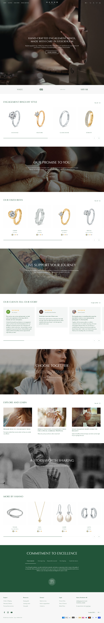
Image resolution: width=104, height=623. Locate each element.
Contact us (42, 606)
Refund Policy (62, 606)
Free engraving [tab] (41, 561)
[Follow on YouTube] (12, 612)
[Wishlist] (96, 3)
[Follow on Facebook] (4, 612)
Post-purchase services (8, 606)
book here (88, 606)
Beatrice (64, 230)
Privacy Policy (62, 601)
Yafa (39, 527)
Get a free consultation (52, 277)
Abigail (89, 230)
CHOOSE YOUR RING (52, 52)
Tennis (15, 527)
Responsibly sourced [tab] (52, 561)
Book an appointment (44, 603)
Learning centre (26, 603)
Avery (64, 527)
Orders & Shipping (7, 601)
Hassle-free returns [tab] (73, 561)
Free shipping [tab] (63, 561)
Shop (4, 2)
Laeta (89, 527)
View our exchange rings (52, 377)
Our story (17, 2)
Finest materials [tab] (30, 561)
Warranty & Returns (7, 603)
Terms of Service (63, 603)
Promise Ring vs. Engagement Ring (16, 429)
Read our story (52, 470)
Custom (10, 2)
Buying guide (26, 601)
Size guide (25, 606)
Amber (15, 230)
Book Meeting (25, 2)
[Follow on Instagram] (8, 612)
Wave (39, 230)
